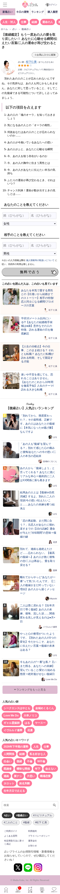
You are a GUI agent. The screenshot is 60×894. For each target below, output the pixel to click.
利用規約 (32, 831)
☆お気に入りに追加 (45, 54)
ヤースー (40, 722)
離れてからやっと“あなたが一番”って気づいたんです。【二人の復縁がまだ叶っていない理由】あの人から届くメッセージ (38, 585)
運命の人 (47, 22)
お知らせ (32, 845)
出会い (8, 761)
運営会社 (32, 840)
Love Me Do (51, 679)
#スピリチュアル (42, 815)
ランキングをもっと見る (31, 689)
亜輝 (55, 570)
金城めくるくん (50, 461)
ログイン (52, 4)
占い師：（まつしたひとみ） (36, 62)
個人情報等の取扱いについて (40, 260)
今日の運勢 (22, 11)
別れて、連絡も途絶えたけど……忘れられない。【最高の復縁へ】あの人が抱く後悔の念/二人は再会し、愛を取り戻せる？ (37, 557)
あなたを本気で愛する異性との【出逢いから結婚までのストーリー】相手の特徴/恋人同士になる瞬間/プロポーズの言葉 (37, 298)
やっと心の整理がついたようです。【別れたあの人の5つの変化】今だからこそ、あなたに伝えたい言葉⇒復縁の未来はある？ (38, 641)
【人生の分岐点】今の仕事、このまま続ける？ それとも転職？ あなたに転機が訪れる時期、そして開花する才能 (37, 354)
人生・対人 (9, 22)
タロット (9, 783)
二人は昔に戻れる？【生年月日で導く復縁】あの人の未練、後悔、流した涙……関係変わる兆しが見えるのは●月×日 (37, 613)
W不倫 (41, 761)
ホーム (6, 889)
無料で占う (30, 272)
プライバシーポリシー (39, 836)
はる (55, 437)
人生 (36, 746)
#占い (7, 815)
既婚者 (8, 768)
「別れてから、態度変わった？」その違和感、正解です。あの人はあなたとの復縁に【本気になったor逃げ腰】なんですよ (37, 423)
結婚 (34, 22)
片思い (31, 776)
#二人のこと (11, 822)
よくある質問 (10, 836)
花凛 (55, 542)
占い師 (30, 889)
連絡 (6, 776)
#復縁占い (22, 815)
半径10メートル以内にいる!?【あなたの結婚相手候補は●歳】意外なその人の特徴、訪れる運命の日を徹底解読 (37, 326)
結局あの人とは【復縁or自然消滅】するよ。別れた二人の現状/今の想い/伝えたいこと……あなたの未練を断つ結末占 (37, 500)
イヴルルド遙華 (50, 627)
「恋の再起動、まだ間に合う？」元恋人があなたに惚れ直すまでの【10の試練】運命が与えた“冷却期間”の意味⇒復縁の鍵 (38, 528)
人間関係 (9, 754)
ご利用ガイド (10, 831)
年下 (37, 768)
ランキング (37, 11)
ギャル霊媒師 (12, 722)
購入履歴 (53, 11)
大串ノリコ (30, 715)
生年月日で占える (14, 790)
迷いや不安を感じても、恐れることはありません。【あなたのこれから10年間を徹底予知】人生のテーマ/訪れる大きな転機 (37, 382)
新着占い (7, 11)
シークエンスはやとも (17, 708)
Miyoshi (53, 599)
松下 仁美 (53, 310)
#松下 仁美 (41, 822)
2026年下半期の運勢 (16, 746)
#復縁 (26, 822)
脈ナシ (18, 776)
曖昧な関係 (23, 768)
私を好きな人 (38, 754)
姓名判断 (24, 783)
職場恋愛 (45, 776)
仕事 (23, 22)
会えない (50, 768)
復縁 (19, 761)
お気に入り (54, 889)
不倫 (29, 761)
